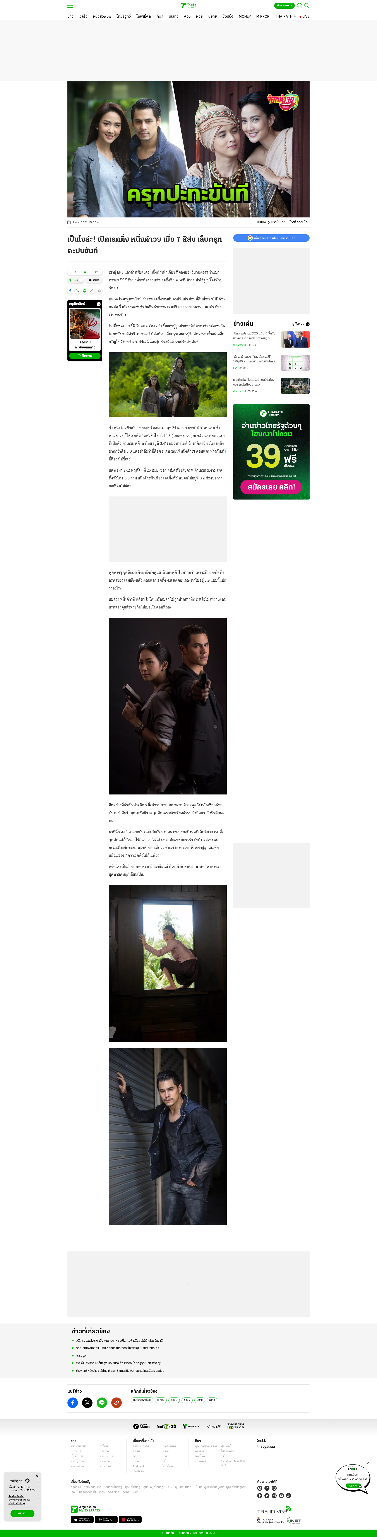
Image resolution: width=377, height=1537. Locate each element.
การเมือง (105, 1451)
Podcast (138, 1466)
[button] (70, 291)
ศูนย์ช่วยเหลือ (183, 1487)
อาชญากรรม (78, 1461)
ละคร (212, 1400)
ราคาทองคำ (78, 1466)
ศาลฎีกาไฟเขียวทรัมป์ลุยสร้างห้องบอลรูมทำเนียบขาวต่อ (253, 383)
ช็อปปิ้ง (262, 1441)
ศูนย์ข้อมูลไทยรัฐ (153, 1487)
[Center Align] (37, 1476)
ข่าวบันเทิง (278, 222)
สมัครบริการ (284, 5)
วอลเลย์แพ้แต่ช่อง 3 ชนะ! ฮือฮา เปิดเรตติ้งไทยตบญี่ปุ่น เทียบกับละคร (117, 1348)
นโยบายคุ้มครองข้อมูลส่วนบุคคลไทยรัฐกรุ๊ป (220, 1487)
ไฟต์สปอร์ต (227, 1451)
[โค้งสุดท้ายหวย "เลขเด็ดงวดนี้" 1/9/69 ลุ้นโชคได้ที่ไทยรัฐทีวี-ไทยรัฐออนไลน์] (295, 363)
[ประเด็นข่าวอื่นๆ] (99, 304)
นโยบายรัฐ (77, 1456)
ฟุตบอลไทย (227, 1446)
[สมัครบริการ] (271, 452)
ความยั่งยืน (106, 1466)
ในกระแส (76, 1451)
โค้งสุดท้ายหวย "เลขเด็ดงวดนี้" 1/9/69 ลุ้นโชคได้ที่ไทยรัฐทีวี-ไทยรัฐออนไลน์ (255, 360)
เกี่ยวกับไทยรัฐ (113, 1487)
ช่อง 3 (174, 1400)
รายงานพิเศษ (141, 1446)
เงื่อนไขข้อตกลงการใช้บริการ (88, 1492)
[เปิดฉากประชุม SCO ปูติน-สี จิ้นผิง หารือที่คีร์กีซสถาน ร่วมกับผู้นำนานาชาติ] (295, 339)
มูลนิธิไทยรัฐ (132, 1487)
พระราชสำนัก (79, 1446)
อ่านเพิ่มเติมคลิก (17, 1498)
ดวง (135, 1456)
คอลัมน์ (137, 1451)
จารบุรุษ (81, 1356)
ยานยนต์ (105, 1461)
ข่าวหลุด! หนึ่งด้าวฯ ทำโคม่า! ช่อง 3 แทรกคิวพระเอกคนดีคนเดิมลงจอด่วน (120, 1371)
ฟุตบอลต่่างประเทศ (206, 1446)
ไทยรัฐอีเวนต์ (266, 1447)
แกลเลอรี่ (200, 1461)
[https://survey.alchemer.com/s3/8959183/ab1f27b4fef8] (353, 1478)
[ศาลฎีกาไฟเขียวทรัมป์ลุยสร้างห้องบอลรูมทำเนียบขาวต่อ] (295, 386)
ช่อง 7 (187, 1400)
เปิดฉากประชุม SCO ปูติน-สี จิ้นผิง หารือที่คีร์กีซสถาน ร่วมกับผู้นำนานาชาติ (254, 336)
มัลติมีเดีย (138, 1471)
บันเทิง (261, 222)
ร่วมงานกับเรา (92, 1487)
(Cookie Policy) (17, 1503)
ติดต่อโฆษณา (130, 1492)
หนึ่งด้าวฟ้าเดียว (142, 1400)
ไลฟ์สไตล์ (167, 1466)
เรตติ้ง (160, 1400)
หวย (164, 1456)
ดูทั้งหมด (298, 324)
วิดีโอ (165, 1461)
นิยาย (200, 1400)
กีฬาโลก (200, 1456)
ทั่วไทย (104, 1446)
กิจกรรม (76, 1487)
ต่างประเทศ (239, 345)
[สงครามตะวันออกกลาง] (85, 324)
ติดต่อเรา (113, 1492)
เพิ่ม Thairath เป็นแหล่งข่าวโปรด (274, 238)
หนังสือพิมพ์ (169, 1446)
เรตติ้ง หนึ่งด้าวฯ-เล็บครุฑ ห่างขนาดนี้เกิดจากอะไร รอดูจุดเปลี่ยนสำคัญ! (118, 1363)
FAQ (169, 1487)
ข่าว (235, 368)
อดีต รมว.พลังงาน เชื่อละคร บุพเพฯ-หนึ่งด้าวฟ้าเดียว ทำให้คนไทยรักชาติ (119, 1340)
